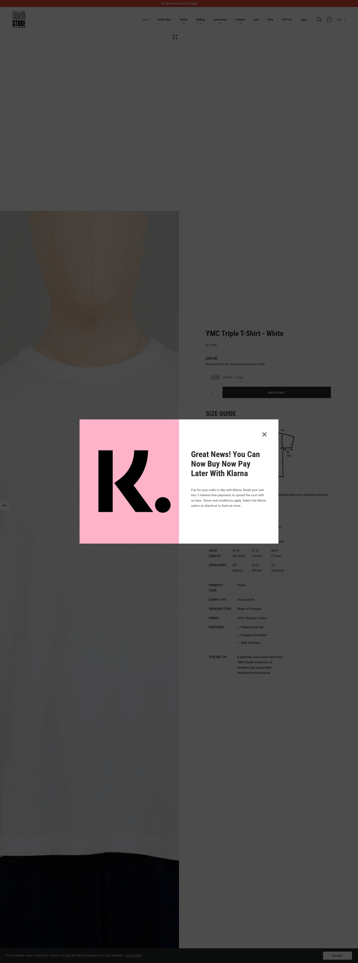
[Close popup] (264, 434)
